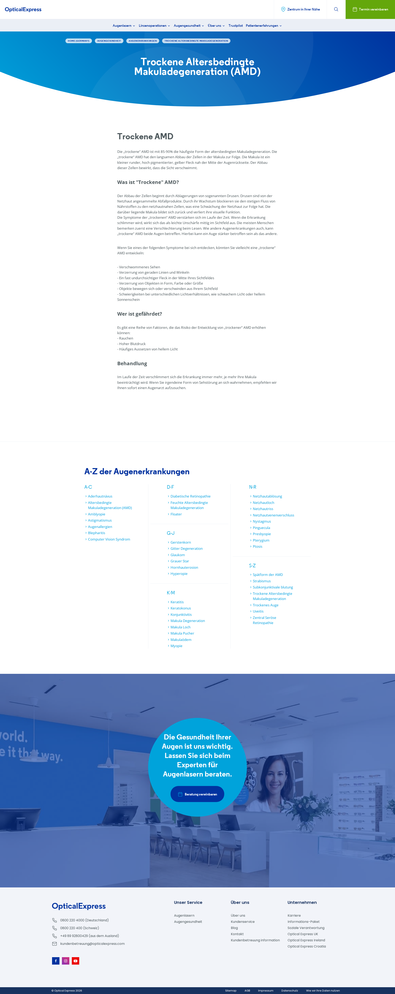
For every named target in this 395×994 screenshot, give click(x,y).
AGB (247, 991)
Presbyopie (262, 533)
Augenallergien (100, 526)
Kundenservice (243, 921)
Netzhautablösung (267, 496)
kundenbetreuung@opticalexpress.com (92, 943)
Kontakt (237, 934)
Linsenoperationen (153, 25)
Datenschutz (289, 991)
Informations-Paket (304, 921)
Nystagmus (262, 521)
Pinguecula (261, 527)
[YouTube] (75, 961)
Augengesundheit (187, 25)
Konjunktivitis (181, 614)
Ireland (306, 940)
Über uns (215, 25)
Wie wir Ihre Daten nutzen (323, 991)
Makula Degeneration (188, 620)
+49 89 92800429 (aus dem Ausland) (89, 936)
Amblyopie (96, 514)
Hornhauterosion (184, 567)
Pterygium (261, 540)
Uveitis (258, 611)
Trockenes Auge (266, 605)
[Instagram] (65, 961)
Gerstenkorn (181, 542)
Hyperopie (179, 573)
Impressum (265, 991)
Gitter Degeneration (187, 548)
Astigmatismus (100, 520)
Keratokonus (181, 608)
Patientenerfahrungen (262, 25)
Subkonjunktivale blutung (273, 587)
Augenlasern (122, 25)
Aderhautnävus (100, 496)
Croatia (307, 946)
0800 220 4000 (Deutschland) (84, 920)
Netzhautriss (263, 508)
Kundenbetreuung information (255, 940)
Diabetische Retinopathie (191, 496)
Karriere (294, 915)
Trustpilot (236, 25)
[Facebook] (55, 961)
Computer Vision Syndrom (109, 539)
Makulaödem (181, 639)
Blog (234, 927)
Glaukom (178, 554)
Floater (176, 514)
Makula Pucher (182, 633)
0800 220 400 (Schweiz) (79, 928)
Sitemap (231, 991)
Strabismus (262, 581)
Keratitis (177, 602)
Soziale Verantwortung (306, 927)
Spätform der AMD (268, 574)
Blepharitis (96, 532)
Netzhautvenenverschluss (273, 515)
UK (303, 934)
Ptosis (257, 546)
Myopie (176, 645)
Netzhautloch (263, 502)
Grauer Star (180, 561)
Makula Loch (181, 627)
